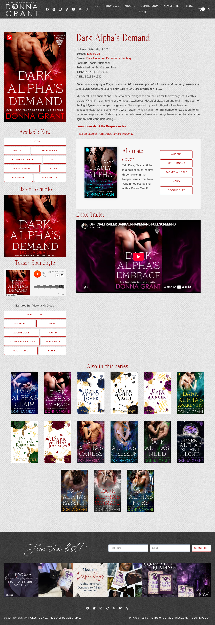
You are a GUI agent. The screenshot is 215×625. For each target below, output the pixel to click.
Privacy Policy (138, 618)
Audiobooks (21, 332)
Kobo (53, 168)
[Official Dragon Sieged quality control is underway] (55, 580)
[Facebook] (47, 9)
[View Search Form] (209, 9)
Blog (189, 6)
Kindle (17, 150)
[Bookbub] (80, 9)
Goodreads (50, 177)
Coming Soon (150, 6)
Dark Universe (95, 58)
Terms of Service (162, 618)
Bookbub (18, 177)
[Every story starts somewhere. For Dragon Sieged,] (125, 580)
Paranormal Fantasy (119, 58)
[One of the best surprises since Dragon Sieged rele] (194, 580)
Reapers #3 (93, 53)
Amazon (35, 141)
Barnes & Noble (23, 159)
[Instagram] (60, 9)
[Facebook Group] (54, 9)
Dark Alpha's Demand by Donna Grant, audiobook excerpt (41, 299)
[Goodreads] (87, 9)
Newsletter (172, 6)
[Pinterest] (73, 9)
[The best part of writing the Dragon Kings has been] (90, 580)
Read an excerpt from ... (105, 133)
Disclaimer (182, 618)
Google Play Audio (22, 341)
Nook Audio (21, 350)
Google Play (22, 168)
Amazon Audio (35, 314)
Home (96, 6)
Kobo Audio (53, 341)
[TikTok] (67, 9)
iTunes (51, 323)
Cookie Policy (201, 618)
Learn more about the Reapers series (101, 126)
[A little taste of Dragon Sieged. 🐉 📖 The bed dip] (21, 580)
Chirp (53, 332)
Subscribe (201, 548)
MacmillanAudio (12, 299)
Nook (54, 159)
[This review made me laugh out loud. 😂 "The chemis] (159, 580)
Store (143, 12)
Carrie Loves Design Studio (62, 618)
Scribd (52, 350)
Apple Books (48, 150)
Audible (19, 323)
